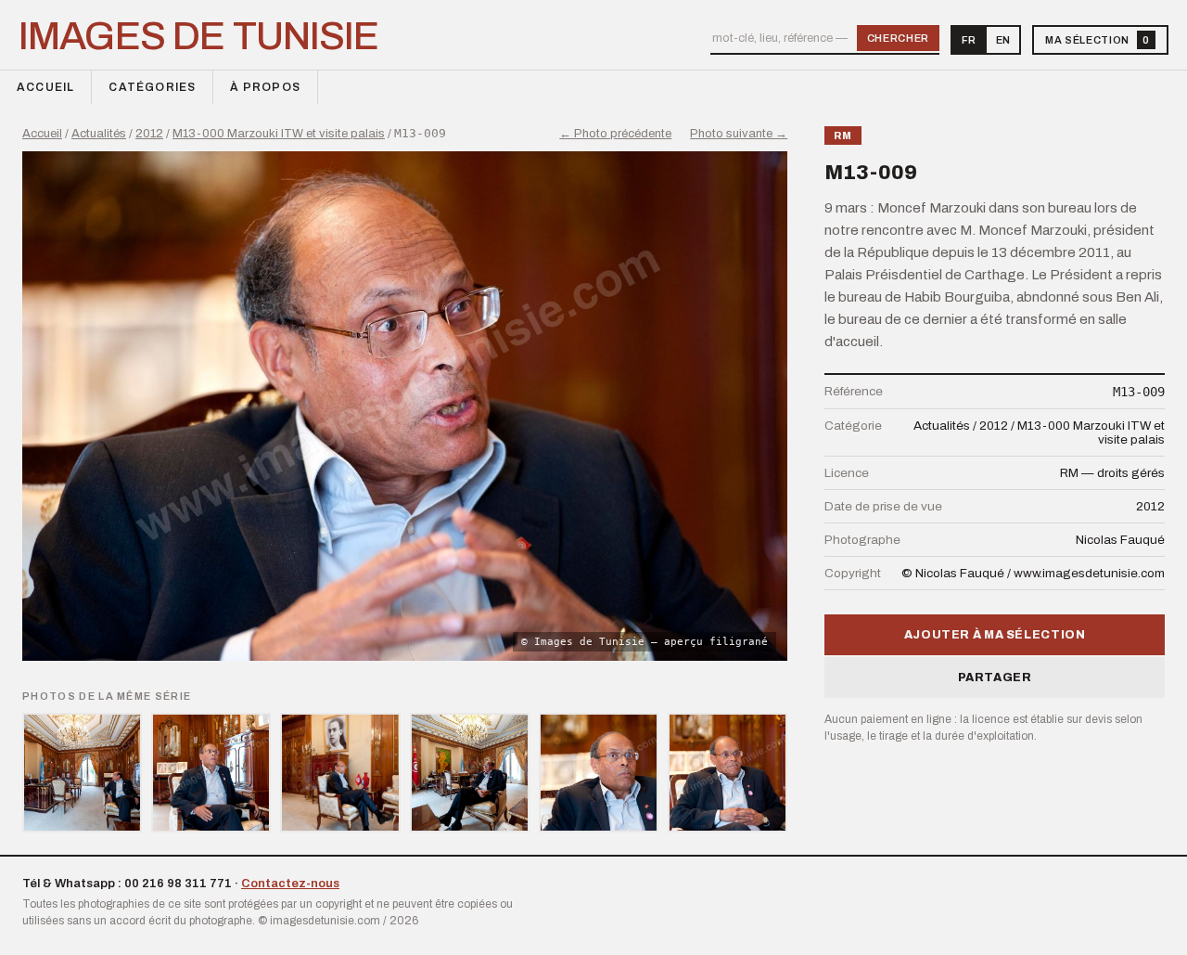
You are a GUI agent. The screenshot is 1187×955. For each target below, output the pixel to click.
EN (1003, 39)
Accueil (45, 87)
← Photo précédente (615, 133)
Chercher (898, 38)
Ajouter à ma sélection (995, 634)
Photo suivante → (738, 133)
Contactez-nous (290, 883)
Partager (995, 677)
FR (969, 39)
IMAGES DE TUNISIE (199, 37)
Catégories (152, 87)
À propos (265, 87)
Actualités (98, 133)
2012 (149, 133)
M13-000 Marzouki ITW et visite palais (278, 133)
